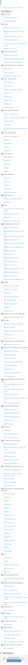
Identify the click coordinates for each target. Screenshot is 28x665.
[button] (1, 1)
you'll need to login (20, 658)
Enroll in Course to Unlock (14, 660)
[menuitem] (1, 3)
